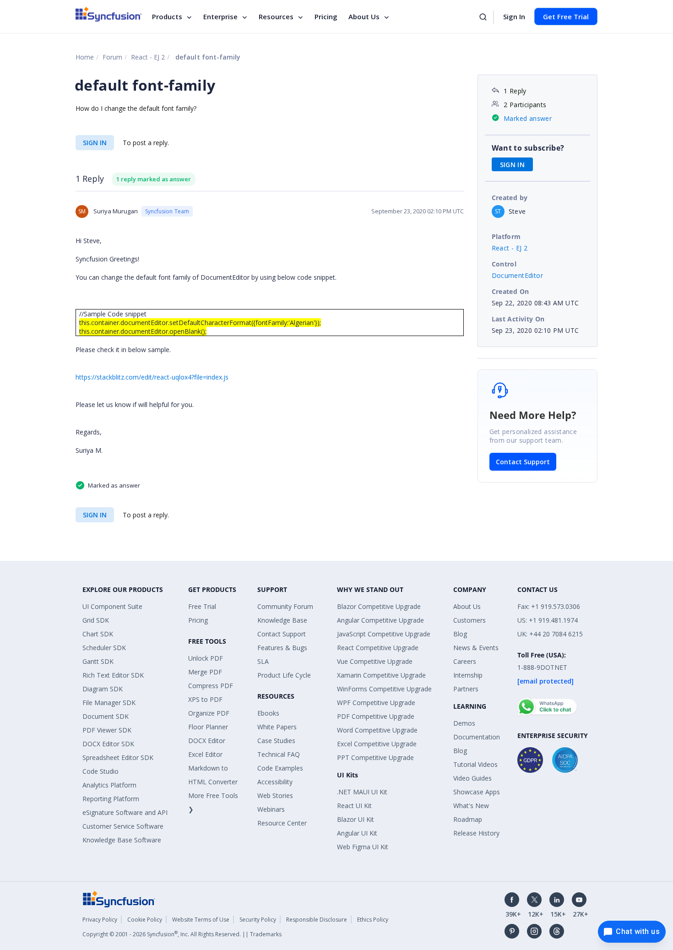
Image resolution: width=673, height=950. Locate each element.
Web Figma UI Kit (362, 846)
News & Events (476, 647)
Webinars (271, 809)
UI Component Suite (112, 606)
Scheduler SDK (104, 647)
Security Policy (257, 919)
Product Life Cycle (284, 675)
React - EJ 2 (148, 57)
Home (85, 57)
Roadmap (467, 819)
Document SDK (105, 716)
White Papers (277, 726)
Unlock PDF (205, 658)
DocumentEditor (517, 275)
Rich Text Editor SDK (113, 675)
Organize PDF (208, 713)
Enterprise (220, 16)
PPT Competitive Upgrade (375, 757)
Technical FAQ (278, 754)
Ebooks (268, 713)
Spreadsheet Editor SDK (117, 757)
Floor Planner (208, 726)
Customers (469, 620)
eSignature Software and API (125, 812)
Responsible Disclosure (316, 919)
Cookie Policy (144, 919)
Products (167, 16)
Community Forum (285, 606)
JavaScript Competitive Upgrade (383, 634)
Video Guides (472, 778)
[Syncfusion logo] (109, 14)
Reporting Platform (110, 798)
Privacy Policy (99, 919)
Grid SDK (95, 620)
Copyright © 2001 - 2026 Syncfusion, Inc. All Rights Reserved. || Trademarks (182, 934)
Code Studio (100, 771)
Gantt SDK (98, 661)
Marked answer (528, 118)
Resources (276, 16)
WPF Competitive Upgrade (376, 702)
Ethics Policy (372, 919)
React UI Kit (354, 805)
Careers (464, 661)
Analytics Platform (109, 785)
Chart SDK (97, 634)
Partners (465, 688)
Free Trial (202, 606)
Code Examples (280, 768)
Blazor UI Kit (355, 819)
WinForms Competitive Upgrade (384, 688)
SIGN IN (95, 142)
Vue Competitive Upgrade (374, 661)
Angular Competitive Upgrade (380, 620)
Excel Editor (205, 754)
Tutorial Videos (475, 764)
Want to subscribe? (528, 148)
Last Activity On (518, 319)
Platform (506, 236)
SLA (263, 661)
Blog (460, 634)
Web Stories (275, 795)
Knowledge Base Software (121, 840)
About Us (364, 16)
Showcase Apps (476, 791)
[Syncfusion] (119, 898)
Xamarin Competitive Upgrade (381, 675)
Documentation (476, 737)
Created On (510, 291)
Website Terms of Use (200, 919)
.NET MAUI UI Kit (362, 791)
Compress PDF (210, 685)
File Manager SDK (109, 702)
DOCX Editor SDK (108, 743)
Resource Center (282, 823)
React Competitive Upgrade (377, 647)
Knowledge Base (282, 620)
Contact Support (523, 461)
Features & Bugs (282, 647)
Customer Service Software (122, 826)
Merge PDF (205, 672)
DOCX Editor (206, 740)
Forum (112, 57)
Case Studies (276, 740)
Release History (476, 833)
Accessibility (275, 781)
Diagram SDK (102, 688)
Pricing (326, 16)
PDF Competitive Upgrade (375, 716)
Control (504, 264)
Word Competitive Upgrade (377, 730)
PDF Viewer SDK (106, 730)
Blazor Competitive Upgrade (379, 606)
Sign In (514, 16)
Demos (464, 723)
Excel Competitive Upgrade (377, 743)
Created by (510, 197)
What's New (471, 805)
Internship (468, 675)
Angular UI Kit (357, 833)
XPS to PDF (205, 699)
